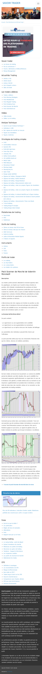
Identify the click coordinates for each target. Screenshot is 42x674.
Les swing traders (9, 265)
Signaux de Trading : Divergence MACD (15, 176)
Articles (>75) (7, 79)
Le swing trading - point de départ (13, 542)
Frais (5, 532)
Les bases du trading (10, 64)
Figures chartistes (9, 135)
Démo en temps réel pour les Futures (14, 230)
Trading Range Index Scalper (12, 208)
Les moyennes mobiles (10, 553)
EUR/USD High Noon (9, 149)
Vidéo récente (7, 116)
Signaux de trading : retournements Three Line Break (19, 201)
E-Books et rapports (9, 239)
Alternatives (7, 530)
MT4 (5, 218)
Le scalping (7, 260)
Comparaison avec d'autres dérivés (14, 579)
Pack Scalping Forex (9, 104)
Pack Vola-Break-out (9, 109)
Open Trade (7, 172)
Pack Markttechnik (9, 100)
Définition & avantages (10, 565)
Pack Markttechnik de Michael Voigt (14, 22)
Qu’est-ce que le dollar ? (11, 523)
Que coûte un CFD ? (9, 572)
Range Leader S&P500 (10, 174)
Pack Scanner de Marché (11, 106)
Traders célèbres (8, 95)
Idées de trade (8, 87)
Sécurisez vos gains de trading (12, 549)
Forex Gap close (8, 151)
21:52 (5, 142)
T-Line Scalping (8, 203)
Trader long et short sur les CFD (13, 574)
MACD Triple (7, 160)
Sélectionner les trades (10, 558)
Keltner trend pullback (10, 156)
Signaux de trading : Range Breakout (14, 181)
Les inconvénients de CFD (11, 568)
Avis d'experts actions (10, 85)
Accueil (3, 22)
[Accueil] (13, 3)
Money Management (9, 71)
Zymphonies (9, 671)
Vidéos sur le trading (9, 118)
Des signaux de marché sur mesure (14, 130)
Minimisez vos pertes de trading (13, 547)
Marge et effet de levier (10, 570)
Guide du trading (8, 234)
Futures (6, 253)
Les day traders (8, 263)
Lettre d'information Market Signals (14, 236)
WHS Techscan (8, 232)
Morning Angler (8, 167)
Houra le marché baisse (10, 577)
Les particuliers (8, 526)
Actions (6, 246)
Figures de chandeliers (10, 133)
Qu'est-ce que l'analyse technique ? (14, 126)
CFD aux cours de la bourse (11, 581)
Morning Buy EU (8, 169)
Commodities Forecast (10, 145)
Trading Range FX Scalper (11, 206)
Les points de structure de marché (13, 556)
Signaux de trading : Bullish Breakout (14, 179)
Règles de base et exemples (12, 528)
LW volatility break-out (10, 158)
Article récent (7, 81)
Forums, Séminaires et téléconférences (15, 69)
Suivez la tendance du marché (12, 544)
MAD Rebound (8, 163)
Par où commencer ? (10, 67)
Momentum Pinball (9, 165)
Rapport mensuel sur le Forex (12, 535)
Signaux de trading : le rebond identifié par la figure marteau (21, 194)
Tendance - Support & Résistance (13, 551)
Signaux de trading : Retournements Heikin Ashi (17, 183)
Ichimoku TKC (7, 154)
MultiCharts (7, 220)
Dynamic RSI (7, 147)
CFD (5, 248)
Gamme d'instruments (10, 583)
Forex (5, 251)
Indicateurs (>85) (8, 128)
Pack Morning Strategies (11, 97)
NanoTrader (7, 215)
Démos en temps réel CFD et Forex (14, 227)
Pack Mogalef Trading (10, 102)
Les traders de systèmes (11, 267)
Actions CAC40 (8, 83)
